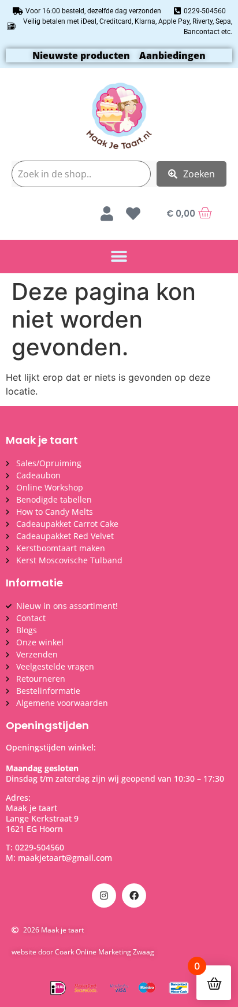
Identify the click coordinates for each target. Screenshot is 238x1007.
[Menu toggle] (119, 256)
